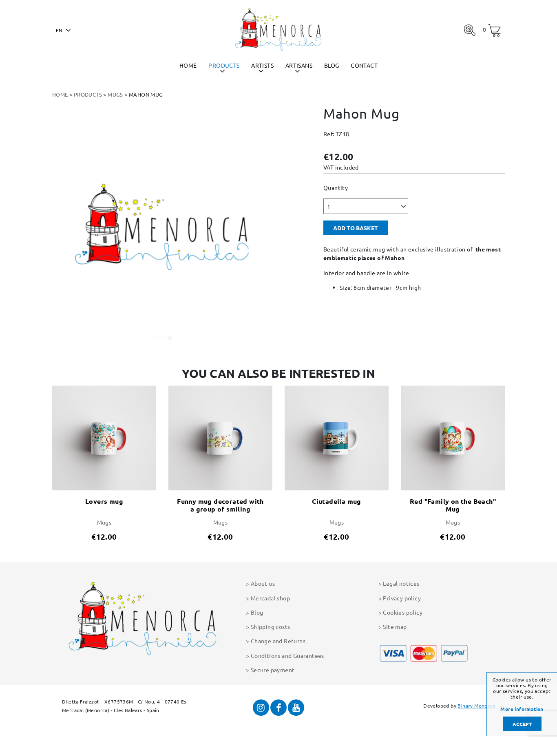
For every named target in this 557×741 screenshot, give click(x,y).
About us (263, 583)
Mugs (115, 94)
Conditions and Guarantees (287, 655)
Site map (395, 626)
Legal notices (401, 583)
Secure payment (272, 669)
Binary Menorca (476, 705)
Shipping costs (270, 626)
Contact (364, 65)
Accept (522, 724)
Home (188, 65)
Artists (262, 65)
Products (223, 65)
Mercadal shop (270, 598)
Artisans (298, 65)
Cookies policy (402, 612)
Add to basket (355, 228)
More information (521, 709)
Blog (331, 65)
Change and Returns (278, 640)
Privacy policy (402, 598)
